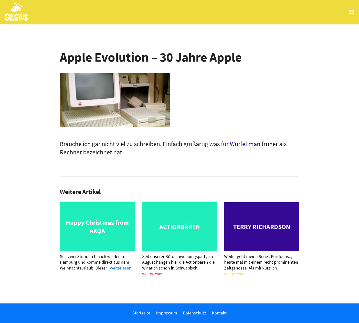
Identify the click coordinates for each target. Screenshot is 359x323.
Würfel (238, 144)
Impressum (166, 313)
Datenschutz (194, 313)
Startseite (141, 313)
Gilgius (14, 20)
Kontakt (219, 313)
